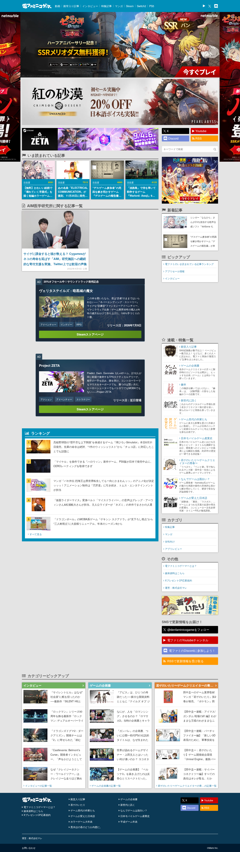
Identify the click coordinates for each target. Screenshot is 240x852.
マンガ (119, 6)
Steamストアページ (90, 334)
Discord (173, 138)
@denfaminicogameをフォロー (188, 629)
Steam (130, 6)
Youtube (200, 131)
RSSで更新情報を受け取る (185, 661)
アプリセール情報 (174, 271)
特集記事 (106, 6)
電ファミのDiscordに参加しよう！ (192, 650)
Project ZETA (49, 365)
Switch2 (141, 6)
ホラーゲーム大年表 (81, 821)
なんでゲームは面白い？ (133, 810)
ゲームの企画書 (128, 799)
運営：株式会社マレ (176, 587)
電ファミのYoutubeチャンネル (187, 640)
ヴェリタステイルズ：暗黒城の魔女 (66, 290)
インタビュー (90, 6)
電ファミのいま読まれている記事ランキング (189, 264)
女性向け (170, 541)
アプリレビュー (173, 549)
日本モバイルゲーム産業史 (135, 816)
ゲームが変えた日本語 (82, 816)
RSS (198, 138)
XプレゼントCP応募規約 (178, 580)
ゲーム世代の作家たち (82, 810)
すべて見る (36, 534)
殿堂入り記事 (71, 6)
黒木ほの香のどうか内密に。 (86, 827)
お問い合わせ (28, 847)
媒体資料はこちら (174, 573)
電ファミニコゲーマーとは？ (181, 566)
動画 (57, 6)
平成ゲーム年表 (128, 821)
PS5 (151, 6)
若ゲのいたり (77, 805)
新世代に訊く (127, 805)
